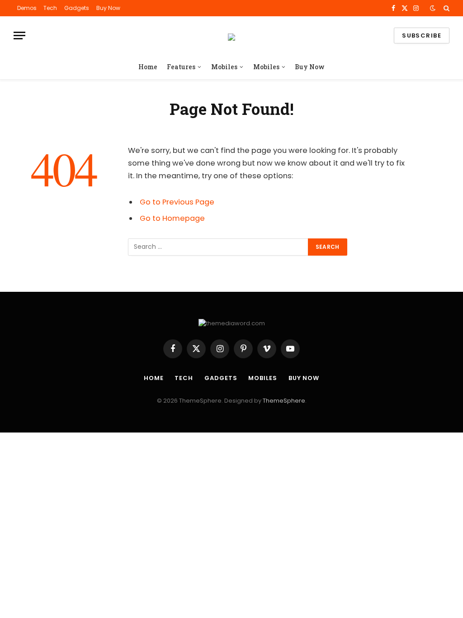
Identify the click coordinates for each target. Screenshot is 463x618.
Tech (50, 8)
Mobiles (224, 66)
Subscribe (421, 35)
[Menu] (19, 35)
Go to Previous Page (177, 202)
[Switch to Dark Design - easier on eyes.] (433, 8)
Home (147, 66)
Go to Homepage (172, 218)
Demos (27, 8)
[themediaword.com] (231, 35)
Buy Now (108, 8)
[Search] (445, 8)
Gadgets (76, 8)
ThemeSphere (284, 400)
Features (181, 66)
